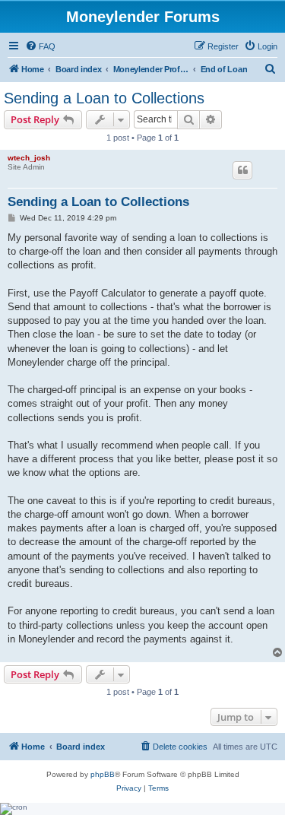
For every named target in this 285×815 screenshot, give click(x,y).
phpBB (102, 774)
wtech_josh (29, 158)
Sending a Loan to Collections (104, 98)
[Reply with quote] (242, 170)
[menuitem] (40, 46)
